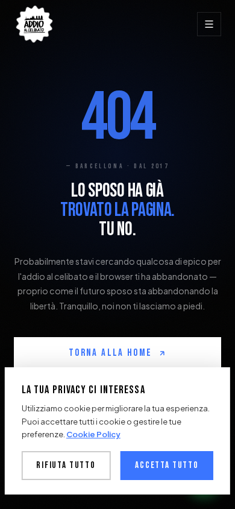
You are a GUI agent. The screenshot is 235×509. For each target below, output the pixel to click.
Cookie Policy (93, 434)
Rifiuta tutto (66, 465)
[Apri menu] (209, 24)
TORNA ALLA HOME (110, 353)
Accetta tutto (167, 465)
